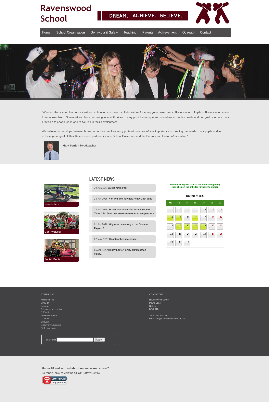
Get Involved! (53, 231)
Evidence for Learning (51, 309)
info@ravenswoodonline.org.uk (170, 318)
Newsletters (52, 204)
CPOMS (45, 312)
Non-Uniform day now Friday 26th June (130, 198)
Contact (205, 32)
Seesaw (45, 306)
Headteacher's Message (123, 239)
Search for (51, 340)
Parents (147, 32)
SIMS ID (45, 303)
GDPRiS (45, 318)
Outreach (188, 32)
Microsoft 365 (47, 299)
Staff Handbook (48, 328)
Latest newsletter (117, 188)
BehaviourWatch (49, 315)
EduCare (45, 322)
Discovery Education (51, 325)
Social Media (52, 259)
